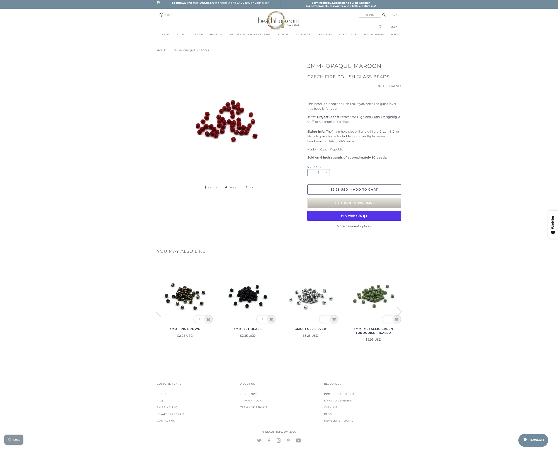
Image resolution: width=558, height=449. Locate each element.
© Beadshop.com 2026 (279, 431)
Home (161, 50)
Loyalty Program (170, 414)
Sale (180, 34)
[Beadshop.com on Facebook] (269, 441)
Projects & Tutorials (341, 394)
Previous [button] (161, 311)
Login (393, 26)
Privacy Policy (252, 400)
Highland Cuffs (368, 117)
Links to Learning (338, 400)
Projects (303, 34)
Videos (283, 34)
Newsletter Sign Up (340, 420)
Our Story (248, 394)
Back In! (216, 34)
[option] (220, 2)
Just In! (197, 34)
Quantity (314, 166)
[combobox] (370, 15)
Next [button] (396, 311)
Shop (166, 34)
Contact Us (166, 420)
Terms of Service (254, 407)
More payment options (354, 226)
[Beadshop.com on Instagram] (279, 441)
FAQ (160, 400)
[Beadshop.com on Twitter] (259, 441)
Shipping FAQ (167, 407)
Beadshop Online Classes (250, 34)
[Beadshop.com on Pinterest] (288, 441)
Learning (325, 34)
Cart (397, 14)
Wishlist (330, 407)
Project (322, 117)
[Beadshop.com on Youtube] (298, 441)
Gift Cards (347, 34)
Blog (328, 414)
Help (167, 14)
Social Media (374, 34)
